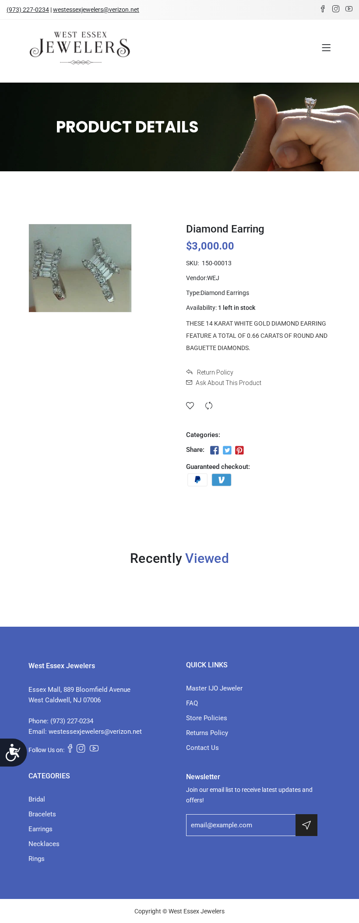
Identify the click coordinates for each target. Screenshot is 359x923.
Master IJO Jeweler (214, 688)
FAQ (192, 703)
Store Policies (206, 718)
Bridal (36, 799)
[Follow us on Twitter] (227, 450)
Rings (36, 859)
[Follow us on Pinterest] (239, 450)
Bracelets (42, 814)
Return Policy (214, 372)
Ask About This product (228, 382)
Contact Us (202, 748)
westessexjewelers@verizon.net (96, 9)
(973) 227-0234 (28, 9)
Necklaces (44, 844)
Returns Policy (207, 733)
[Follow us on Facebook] (214, 450)
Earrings (40, 829)
